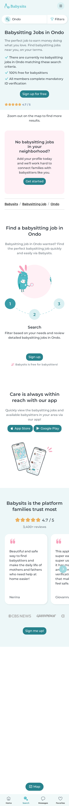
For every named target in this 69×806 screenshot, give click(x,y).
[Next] (63, 569)
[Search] (8, 19)
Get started (35, 181)
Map (36, 786)
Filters (59, 19)
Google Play (49, 428)
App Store (22, 428)
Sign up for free (34, 94)
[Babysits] (15, 6)
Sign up (34, 357)
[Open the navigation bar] (60, 6)
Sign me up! (34, 631)
